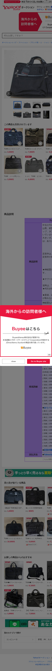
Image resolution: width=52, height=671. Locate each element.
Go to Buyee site (38, 361)
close (13, 361)
